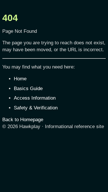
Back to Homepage (22, 119)
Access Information (35, 98)
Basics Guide (28, 88)
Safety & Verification (36, 108)
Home (20, 78)
